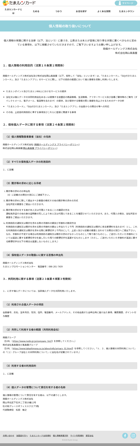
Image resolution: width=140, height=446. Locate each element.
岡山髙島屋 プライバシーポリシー (40, 148)
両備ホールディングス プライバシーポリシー (57, 144)
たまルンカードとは (13, 11)
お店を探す (81, 11)
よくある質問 (103, 11)
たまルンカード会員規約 (40, 435)
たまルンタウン (126, 11)
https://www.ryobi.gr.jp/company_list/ (32, 341)
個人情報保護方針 (60, 435)
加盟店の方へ (22, 435)
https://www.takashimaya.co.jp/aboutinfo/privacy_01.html (42, 348)
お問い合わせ (8, 435)
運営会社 (89, 435)
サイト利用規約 (77, 435)
